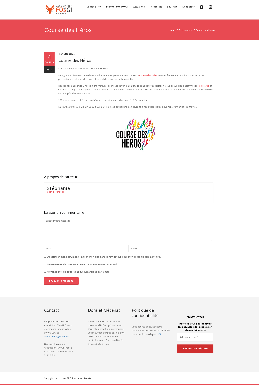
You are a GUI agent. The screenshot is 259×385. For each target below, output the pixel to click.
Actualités (139, 6)
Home (172, 30)
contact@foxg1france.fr (56, 336)
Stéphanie (69, 53)
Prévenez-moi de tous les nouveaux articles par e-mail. (78, 271)
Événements (185, 30)
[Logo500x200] (59, 9)
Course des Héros (74, 60)
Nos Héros (203, 85)
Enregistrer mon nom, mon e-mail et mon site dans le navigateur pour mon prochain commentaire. (104, 256)
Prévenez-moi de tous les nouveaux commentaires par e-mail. (82, 264)
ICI (159, 334)
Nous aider (188, 6)
